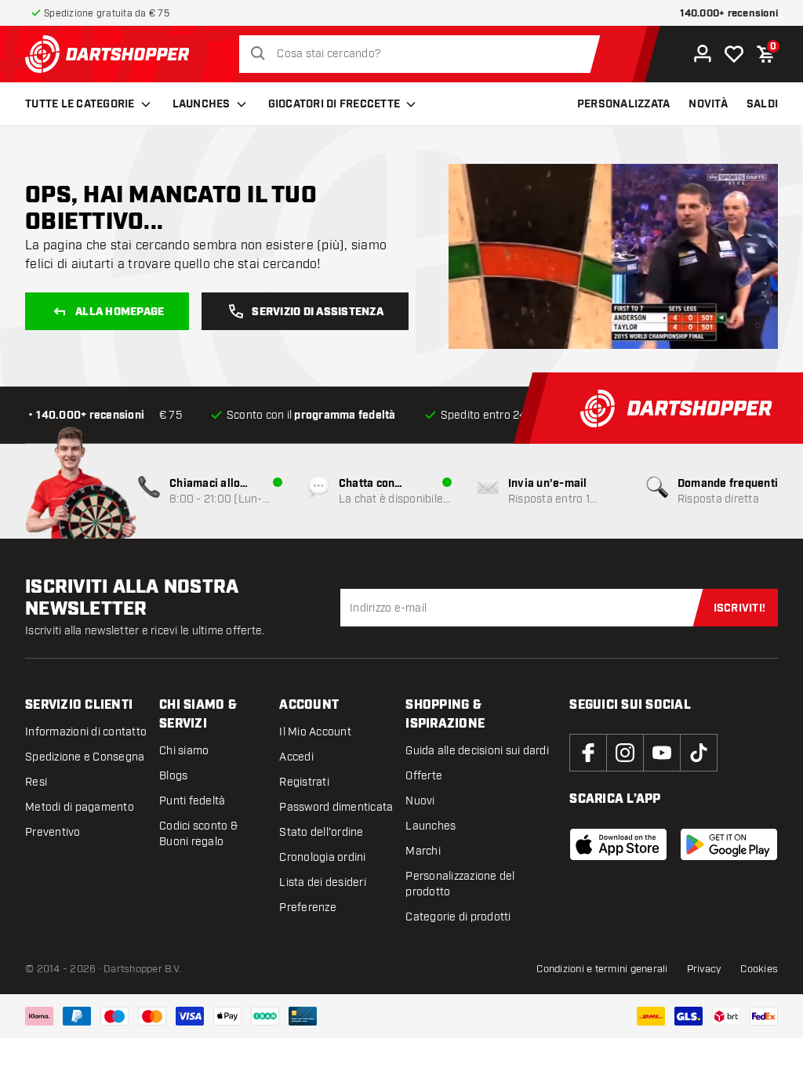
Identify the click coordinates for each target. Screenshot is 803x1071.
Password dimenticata (336, 807)
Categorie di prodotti (458, 917)
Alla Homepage (119, 312)
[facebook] (588, 752)
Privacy (704, 969)
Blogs (173, 775)
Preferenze (307, 907)
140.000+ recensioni (729, 13)
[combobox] (423, 54)
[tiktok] (699, 752)
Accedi (296, 757)
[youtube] (662, 752)
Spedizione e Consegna (84, 757)
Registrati (304, 782)
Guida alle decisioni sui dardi (477, 750)
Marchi (423, 851)
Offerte (423, 775)
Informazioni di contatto (86, 732)
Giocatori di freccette (334, 104)
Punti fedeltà (192, 801)
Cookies (759, 969)
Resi (36, 782)
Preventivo (53, 832)
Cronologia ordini (322, 857)
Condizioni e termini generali (601, 969)
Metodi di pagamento (79, 807)
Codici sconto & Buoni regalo (198, 833)
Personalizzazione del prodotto (459, 884)
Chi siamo (184, 750)
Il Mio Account (315, 732)
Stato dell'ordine (321, 832)
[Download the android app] (729, 844)
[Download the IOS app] (618, 844)
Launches (202, 104)
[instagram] (625, 752)
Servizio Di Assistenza (317, 312)
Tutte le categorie (80, 104)
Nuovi (419, 801)
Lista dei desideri (322, 882)
